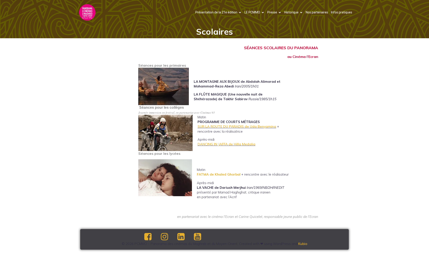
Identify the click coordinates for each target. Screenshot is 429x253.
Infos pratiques (341, 12)
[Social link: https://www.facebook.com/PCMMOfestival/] (151, 236)
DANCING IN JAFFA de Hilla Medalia (226, 144)
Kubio (302, 244)
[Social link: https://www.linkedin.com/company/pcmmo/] (185, 236)
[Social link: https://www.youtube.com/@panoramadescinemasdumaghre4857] (201, 236)
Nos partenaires (317, 12)
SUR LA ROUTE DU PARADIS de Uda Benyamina (237, 126)
